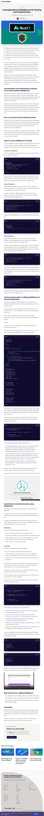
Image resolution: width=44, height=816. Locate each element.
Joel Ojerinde (22, 18)
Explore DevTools (11, 737)
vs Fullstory (6, 795)
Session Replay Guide (32, 789)
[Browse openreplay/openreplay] (17, 803)
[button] (42, 2)
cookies (6, 814)
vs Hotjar (5, 800)
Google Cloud (18, 789)
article (8, 312)
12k (39, 1)
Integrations (6, 789)
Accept (36, 813)
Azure (17, 787)
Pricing (5, 787)
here (13, 310)
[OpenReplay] (8, 808)
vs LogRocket (6, 797)
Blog (29, 787)
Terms (17, 797)
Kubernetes (18, 790)
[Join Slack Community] (18, 803)
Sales (17, 795)
